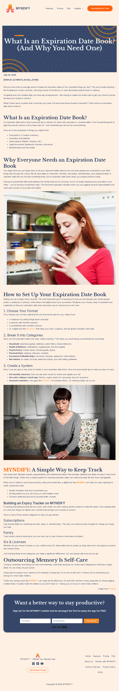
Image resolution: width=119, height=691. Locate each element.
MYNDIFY (23, 8)
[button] (82, 8)
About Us (88, 661)
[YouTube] (42, 663)
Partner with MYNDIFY (105, 661)
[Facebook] (37, 663)
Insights (77, 8)
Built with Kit (59, 627)
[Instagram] (33, 663)
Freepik (112, 589)
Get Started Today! (38, 670)
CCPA (100, 672)
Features (49, 8)
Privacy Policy (109, 667)
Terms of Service (92, 667)
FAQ (68, 8)
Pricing (60, 8)
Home (88, 656)
